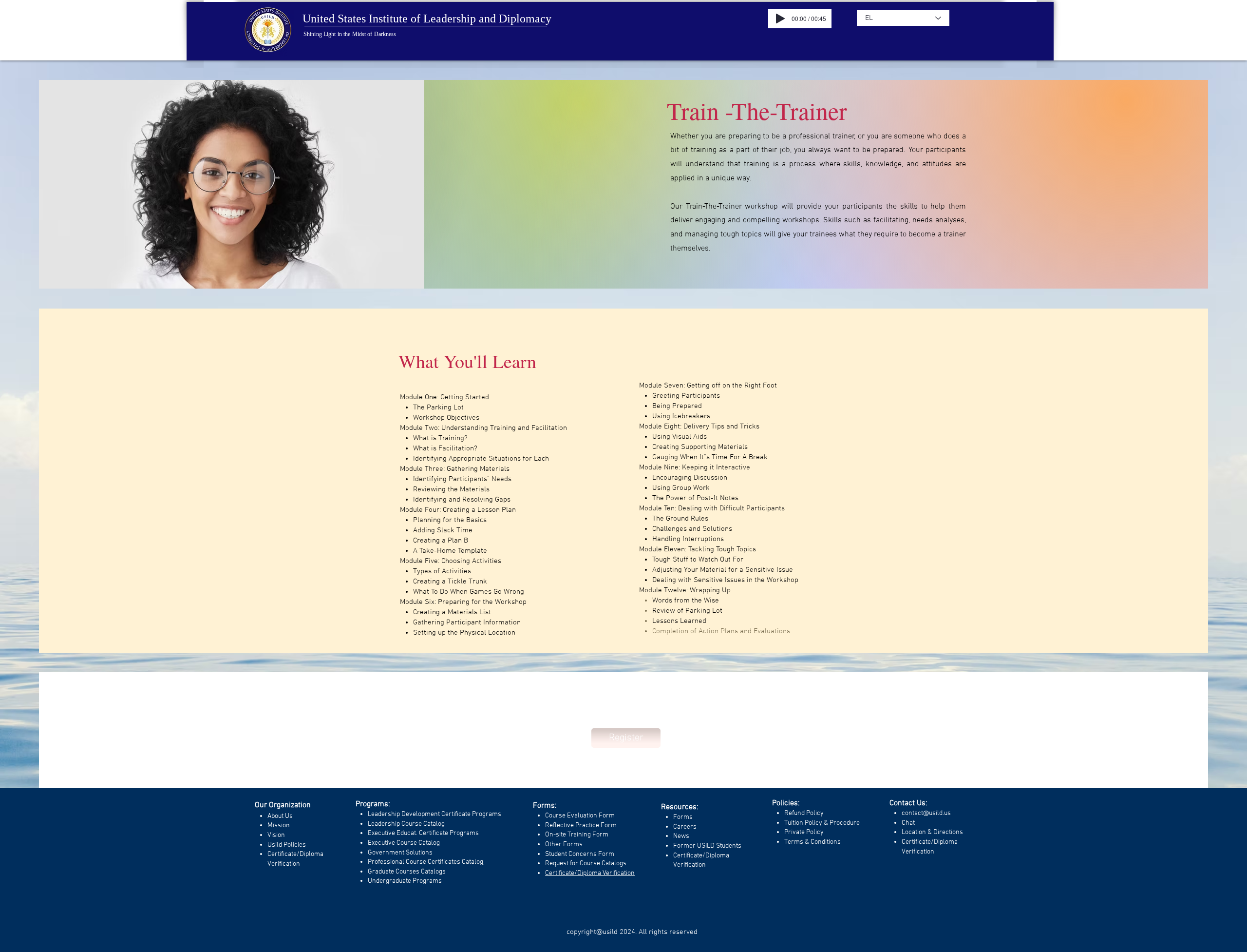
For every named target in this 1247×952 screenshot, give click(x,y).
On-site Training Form (576, 835)
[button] (626, 738)
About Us (280, 816)
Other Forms (564, 844)
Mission (278, 825)
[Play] (780, 18)
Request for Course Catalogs (585, 863)
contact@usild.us (926, 813)
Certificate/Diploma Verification (590, 873)
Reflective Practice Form (581, 825)
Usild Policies (286, 845)
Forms (683, 817)
